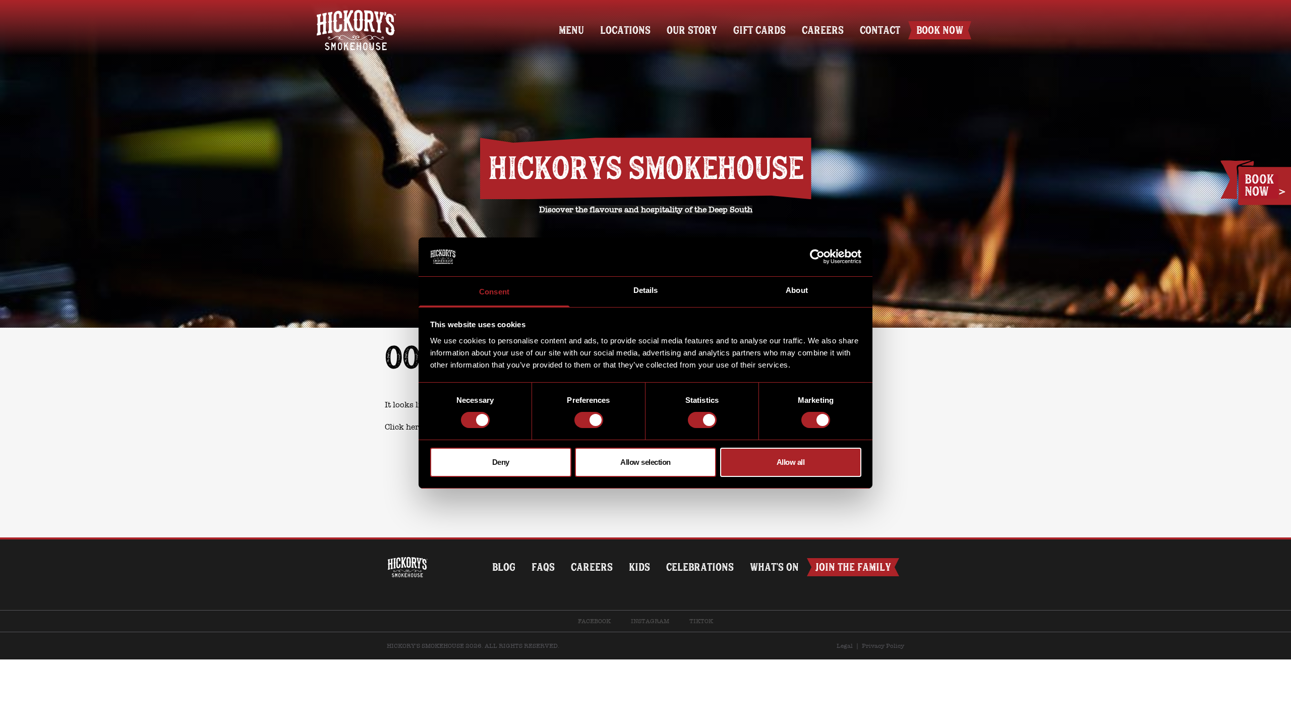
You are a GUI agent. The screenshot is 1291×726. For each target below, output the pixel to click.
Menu (571, 30)
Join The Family (853, 567)
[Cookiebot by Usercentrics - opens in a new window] (817, 256)
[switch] (588, 420)
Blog (503, 567)
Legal (845, 645)
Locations (625, 30)
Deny (500, 462)
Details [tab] (645, 290)
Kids (639, 567)
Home (356, 14)
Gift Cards (759, 30)
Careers (823, 30)
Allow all (791, 462)
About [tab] (797, 290)
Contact (880, 30)
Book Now (939, 30)
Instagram (650, 621)
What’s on (774, 567)
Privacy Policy (883, 645)
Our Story (692, 30)
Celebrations (700, 567)
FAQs (543, 567)
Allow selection (645, 462)
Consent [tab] (494, 291)
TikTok (701, 621)
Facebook (594, 621)
